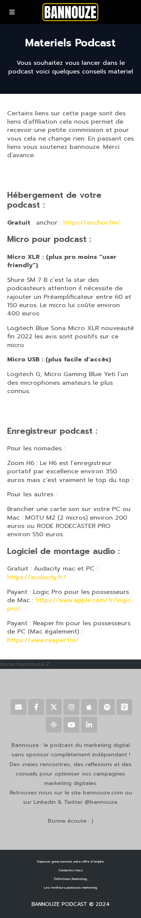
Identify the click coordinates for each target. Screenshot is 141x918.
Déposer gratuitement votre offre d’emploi (70, 861)
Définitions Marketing (70, 879)
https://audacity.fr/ (36, 577)
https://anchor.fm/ (91, 222)
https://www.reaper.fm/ (42, 640)
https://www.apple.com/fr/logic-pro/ (70, 604)
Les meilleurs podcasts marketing (70, 887)
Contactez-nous (71, 870)
